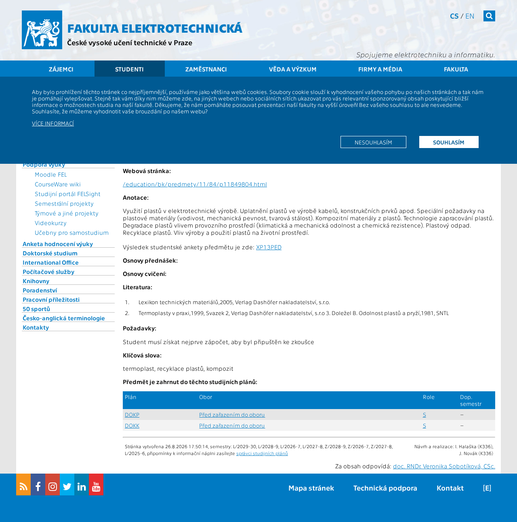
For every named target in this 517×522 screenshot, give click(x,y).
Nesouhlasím (373, 142)
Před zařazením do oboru (232, 414)
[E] (487, 487)
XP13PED (269, 247)
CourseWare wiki (58, 184)
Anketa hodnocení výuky (58, 243)
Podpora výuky (44, 164)
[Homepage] (42, 29)
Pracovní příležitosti (51, 299)
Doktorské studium (50, 253)
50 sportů (36, 308)
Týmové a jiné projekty (67, 213)
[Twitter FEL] (67, 484)
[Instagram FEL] (52, 484)
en (470, 15)
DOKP (132, 414)
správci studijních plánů (262, 453)
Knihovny (36, 280)
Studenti (129, 69)
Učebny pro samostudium (72, 232)
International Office (51, 262)
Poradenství (40, 290)
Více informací (53, 123)
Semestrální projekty (64, 203)
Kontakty (36, 327)
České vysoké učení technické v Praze (129, 42)
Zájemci (61, 69)
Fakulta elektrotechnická (154, 27)
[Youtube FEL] (96, 484)
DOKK (132, 425)
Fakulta (456, 69)
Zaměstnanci (206, 69)
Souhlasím (448, 142)
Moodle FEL (51, 174)
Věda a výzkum (293, 69)
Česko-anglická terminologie (64, 318)
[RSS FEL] (23, 484)
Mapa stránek (311, 487)
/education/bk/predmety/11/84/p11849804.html (195, 184)
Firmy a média (380, 69)
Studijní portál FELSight (68, 193)
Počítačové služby (48, 271)
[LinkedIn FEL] (81, 484)
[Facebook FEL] (38, 484)
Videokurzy (51, 222)
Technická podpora (385, 487)
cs (454, 15)
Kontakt (450, 487)
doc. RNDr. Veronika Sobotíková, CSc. (444, 466)
